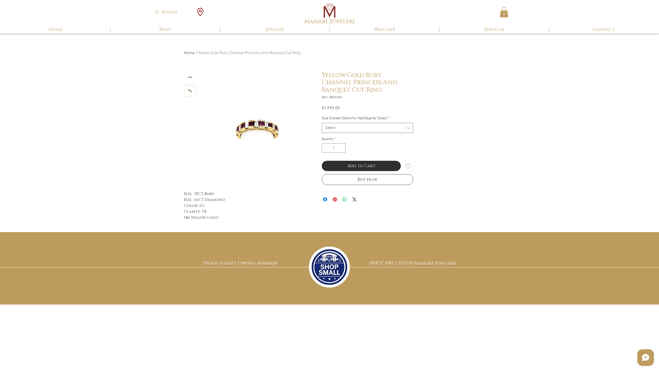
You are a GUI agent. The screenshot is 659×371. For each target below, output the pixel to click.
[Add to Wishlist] (408, 166)
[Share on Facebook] (325, 199)
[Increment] (342, 148)
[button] (504, 12)
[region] (329, 267)
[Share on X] (354, 199)
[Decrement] (326, 148)
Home (189, 53)
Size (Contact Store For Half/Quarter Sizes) (355, 118)
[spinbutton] (334, 148)
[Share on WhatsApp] (345, 199)
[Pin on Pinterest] (335, 199)
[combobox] (367, 128)
